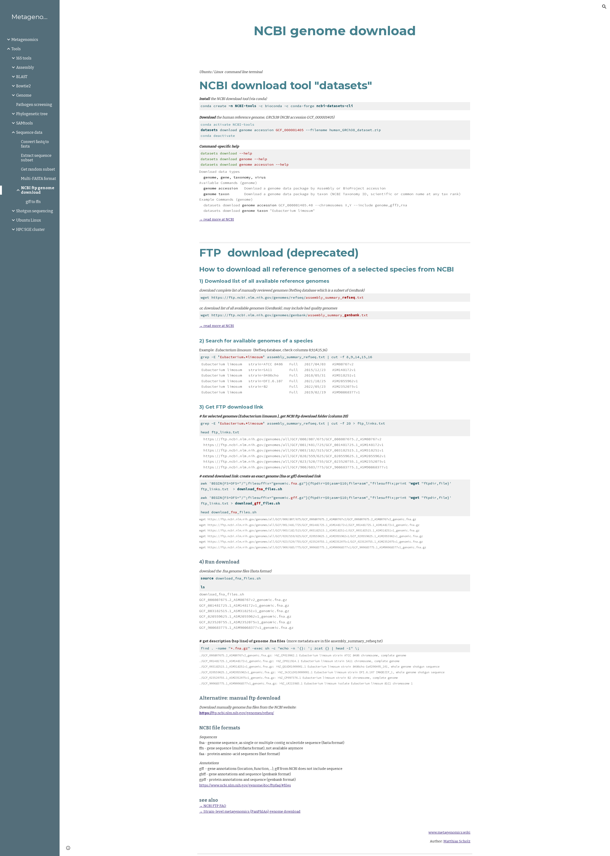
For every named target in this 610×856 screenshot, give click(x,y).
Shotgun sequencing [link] (34, 211)
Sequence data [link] (29, 132)
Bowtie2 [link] (23, 86)
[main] (334, 31)
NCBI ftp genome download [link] (37, 190)
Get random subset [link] (38, 169)
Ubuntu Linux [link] (28, 220)
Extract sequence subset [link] (36, 157)
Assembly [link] (25, 67)
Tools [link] (16, 49)
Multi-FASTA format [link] (38, 178)
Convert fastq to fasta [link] (35, 143)
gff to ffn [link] (33, 201)
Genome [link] (23, 95)
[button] (604, 6)
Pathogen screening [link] (34, 104)
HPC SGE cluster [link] (30, 229)
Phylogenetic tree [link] (32, 114)
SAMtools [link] (24, 123)
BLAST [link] (21, 76)
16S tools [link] (23, 58)
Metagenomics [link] (24, 39)
